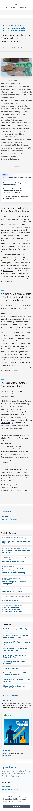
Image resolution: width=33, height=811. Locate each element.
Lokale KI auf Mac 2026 (11, 668)
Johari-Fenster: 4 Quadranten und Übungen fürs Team (14, 656)
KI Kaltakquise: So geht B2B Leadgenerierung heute (16, 630)
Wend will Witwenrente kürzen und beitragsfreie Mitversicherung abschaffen (12, 609)
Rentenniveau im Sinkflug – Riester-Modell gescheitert (15, 183)
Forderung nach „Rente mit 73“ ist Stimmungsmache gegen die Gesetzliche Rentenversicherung (14, 571)
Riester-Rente (8, 271)
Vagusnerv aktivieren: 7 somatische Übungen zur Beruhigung (15, 636)
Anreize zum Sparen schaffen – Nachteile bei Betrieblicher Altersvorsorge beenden (13, 190)
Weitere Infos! (6, 755)
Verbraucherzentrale (8, 125)
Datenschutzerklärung (10, 789)
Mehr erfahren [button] (16, 801)
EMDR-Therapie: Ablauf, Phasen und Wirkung (14, 663)
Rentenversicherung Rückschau (13, 561)
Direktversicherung (8, 349)
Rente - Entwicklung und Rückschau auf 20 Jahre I (16, 542)
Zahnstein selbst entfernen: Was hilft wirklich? (14, 687)
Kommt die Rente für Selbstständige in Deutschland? (16, 551)
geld (9, 511)
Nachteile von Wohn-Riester (12, 591)
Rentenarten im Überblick (11, 600)
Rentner (23, 227)
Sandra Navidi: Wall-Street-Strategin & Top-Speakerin (16, 643)
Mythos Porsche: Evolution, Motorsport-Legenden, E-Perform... (15, 649)
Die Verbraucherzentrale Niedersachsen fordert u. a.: (16, 197)
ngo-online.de (9, 767)
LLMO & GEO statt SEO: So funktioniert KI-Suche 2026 (16, 680)
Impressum (6, 786)
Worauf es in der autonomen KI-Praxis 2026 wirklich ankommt (16, 674)
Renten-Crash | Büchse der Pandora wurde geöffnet (14, 583)
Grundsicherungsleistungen (11, 446)
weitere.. (15, 519)
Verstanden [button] (16, 806)
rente (5, 519)
